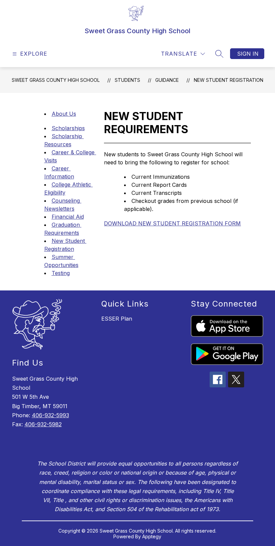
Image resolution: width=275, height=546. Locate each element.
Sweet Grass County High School (56, 80)
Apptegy (151, 536)
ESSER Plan (116, 318)
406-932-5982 (43, 424)
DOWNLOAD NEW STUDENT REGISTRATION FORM (172, 223)
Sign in (248, 53)
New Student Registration (228, 80)
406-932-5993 (50, 415)
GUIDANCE (167, 80)
